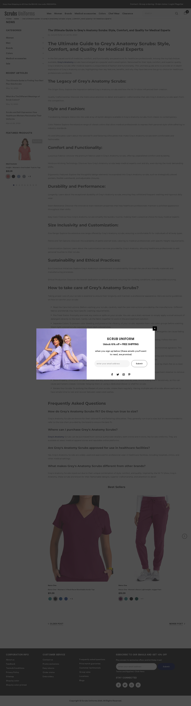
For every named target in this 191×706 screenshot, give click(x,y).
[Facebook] (112, 374)
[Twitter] (118, 374)
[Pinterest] (129, 374)
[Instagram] (124, 374)
